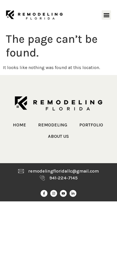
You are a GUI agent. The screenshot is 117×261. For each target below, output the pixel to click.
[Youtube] (63, 193)
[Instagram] (53, 193)
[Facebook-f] (44, 193)
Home (19, 125)
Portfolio (91, 125)
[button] (106, 15)
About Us (58, 136)
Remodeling (52, 125)
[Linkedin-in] (73, 193)
